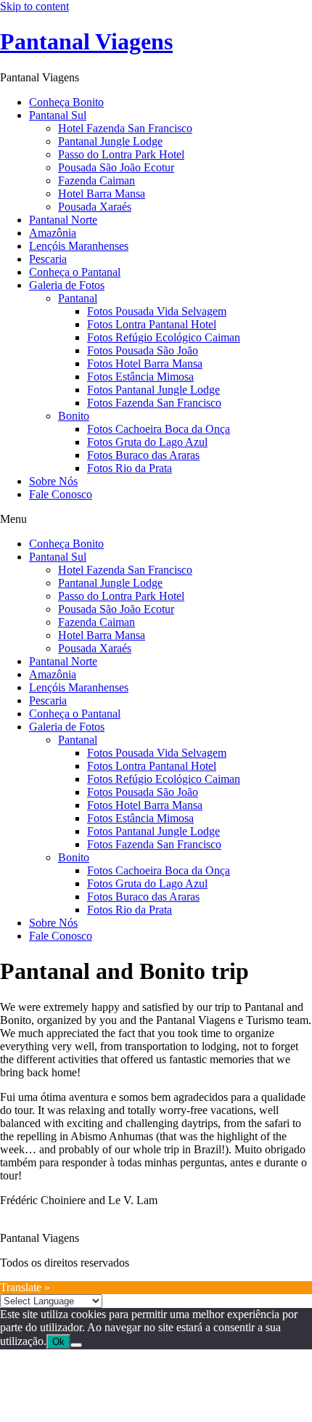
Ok (58, 1341)
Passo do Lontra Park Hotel (121, 154)
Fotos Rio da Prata (129, 468)
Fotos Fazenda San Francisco (154, 403)
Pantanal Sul (57, 115)
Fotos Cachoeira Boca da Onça (158, 429)
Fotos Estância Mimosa (140, 376)
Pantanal (77, 298)
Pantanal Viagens (86, 41)
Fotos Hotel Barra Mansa (144, 363)
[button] (156, 519)
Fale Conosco (60, 494)
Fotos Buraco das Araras (143, 455)
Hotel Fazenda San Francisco (125, 128)
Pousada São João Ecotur (116, 167)
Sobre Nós (53, 481)
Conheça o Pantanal (74, 272)
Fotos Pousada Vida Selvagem (156, 311)
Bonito (73, 416)
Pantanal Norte (63, 220)
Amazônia (52, 233)
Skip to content (34, 6)
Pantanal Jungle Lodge (110, 141)
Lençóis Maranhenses (78, 246)
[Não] (76, 1345)
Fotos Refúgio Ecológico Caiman (163, 337)
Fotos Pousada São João (142, 350)
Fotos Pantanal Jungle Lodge (153, 389)
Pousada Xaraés (94, 206)
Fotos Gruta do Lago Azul (147, 442)
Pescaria (48, 259)
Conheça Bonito (66, 102)
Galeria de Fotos (66, 285)
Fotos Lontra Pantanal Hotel (151, 324)
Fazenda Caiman (96, 180)
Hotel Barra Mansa (101, 193)
